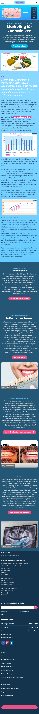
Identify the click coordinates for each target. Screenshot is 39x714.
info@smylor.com (7, 637)
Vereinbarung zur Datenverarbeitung (12, 677)
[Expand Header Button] (2, 2)
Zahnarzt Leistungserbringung (10, 688)
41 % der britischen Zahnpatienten (25, 328)
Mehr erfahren (20, 46)
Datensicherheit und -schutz (9, 681)
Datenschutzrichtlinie (7, 667)
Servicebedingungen (7, 670)
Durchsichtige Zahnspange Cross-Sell (19, 432)
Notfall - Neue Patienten (19, 512)
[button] (36, 2)
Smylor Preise (5, 692)
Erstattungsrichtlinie (7, 695)
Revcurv (11, 699)
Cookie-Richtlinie (6, 663)
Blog (2, 614)
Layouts (4, 612)
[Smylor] (19, 3)
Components (24, 612)
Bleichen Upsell (19, 357)
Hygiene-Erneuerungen (20, 298)
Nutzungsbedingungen (8, 659)
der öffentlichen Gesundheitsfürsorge (21, 490)
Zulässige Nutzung (6, 674)
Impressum (4, 656)
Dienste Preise (5, 685)
